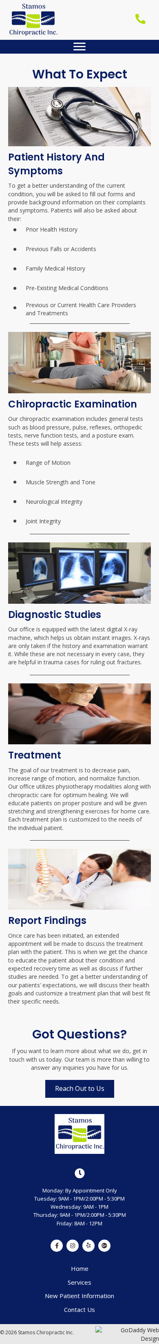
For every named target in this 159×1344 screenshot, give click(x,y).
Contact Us (79, 1309)
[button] (79, 46)
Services (79, 1282)
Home (79, 1268)
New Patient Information (79, 1296)
